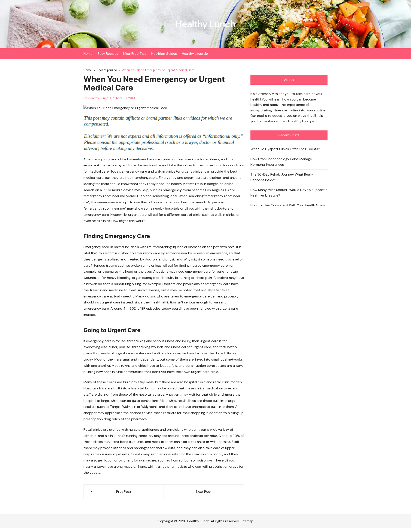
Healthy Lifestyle (195, 53)
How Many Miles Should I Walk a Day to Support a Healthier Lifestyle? (289, 193)
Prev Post (123, 491)
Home (87, 53)
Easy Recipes (108, 53)
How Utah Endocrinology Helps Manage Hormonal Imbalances (281, 162)
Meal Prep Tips (134, 53)
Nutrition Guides (164, 53)
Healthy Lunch (205, 24)
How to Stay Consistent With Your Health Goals (287, 205)
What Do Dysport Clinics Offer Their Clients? (285, 149)
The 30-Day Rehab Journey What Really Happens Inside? (281, 177)
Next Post (203, 491)
